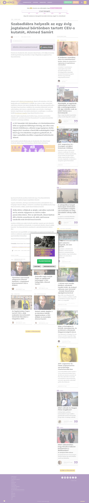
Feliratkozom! (44, 261)
